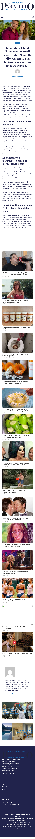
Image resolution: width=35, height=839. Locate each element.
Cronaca (4, 786)
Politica (4, 790)
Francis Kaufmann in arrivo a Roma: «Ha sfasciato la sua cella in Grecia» (10, 712)
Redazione (20, 76)
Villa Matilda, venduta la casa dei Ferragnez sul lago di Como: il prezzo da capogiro (24, 733)
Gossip (17, 43)
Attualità (4, 788)
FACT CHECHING (7, 802)
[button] (33, 17)
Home (3, 784)
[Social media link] (5, 693)
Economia (5, 792)
